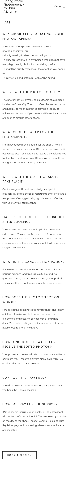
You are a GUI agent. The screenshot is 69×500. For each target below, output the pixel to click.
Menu (57, 6)
